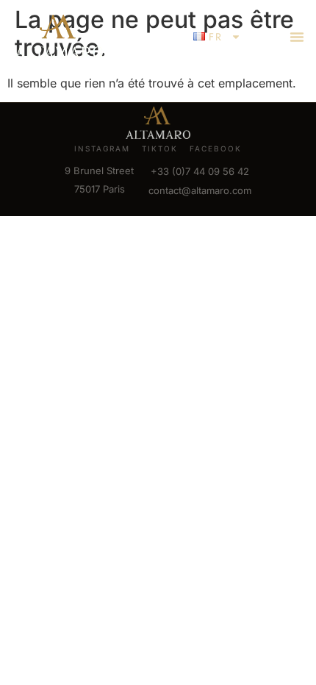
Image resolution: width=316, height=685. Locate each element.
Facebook (216, 148)
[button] (297, 37)
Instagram (102, 148)
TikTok (160, 148)
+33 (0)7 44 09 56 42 (200, 171)
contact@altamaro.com (199, 190)
